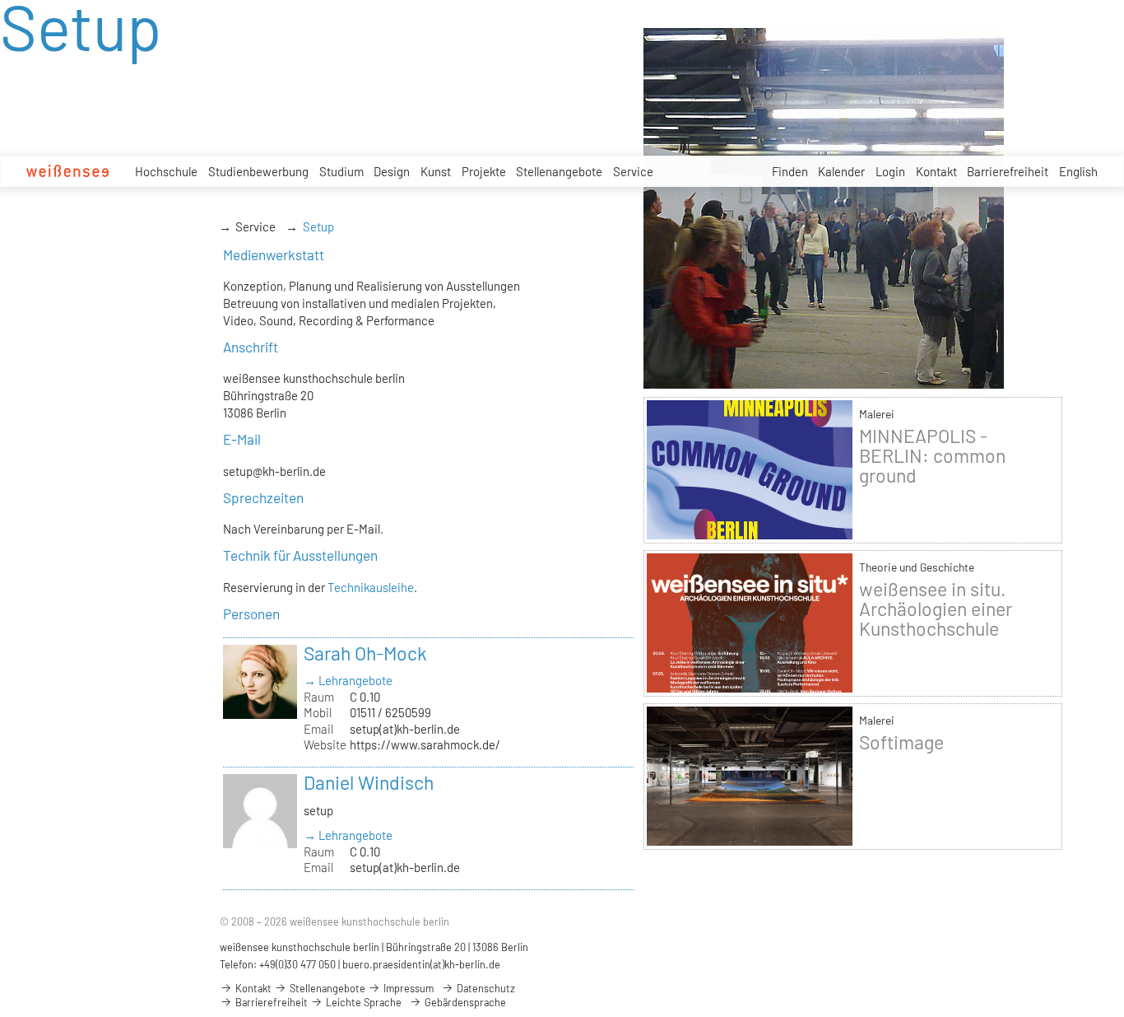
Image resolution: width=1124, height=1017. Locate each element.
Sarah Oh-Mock (365, 653)
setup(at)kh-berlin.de (405, 728)
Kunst (435, 171)
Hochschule (166, 171)
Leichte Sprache (362, 1002)
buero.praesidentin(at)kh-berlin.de (421, 964)
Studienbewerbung (258, 171)
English (1078, 171)
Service (633, 171)
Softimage (901, 742)
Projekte (484, 171)
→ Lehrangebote (348, 680)
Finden (790, 171)
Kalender (841, 171)
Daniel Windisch (369, 782)
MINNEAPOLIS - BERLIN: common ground (932, 455)
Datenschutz (484, 988)
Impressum (407, 988)
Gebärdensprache (464, 1002)
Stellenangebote (559, 171)
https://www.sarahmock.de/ (425, 744)
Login (890, 171)
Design (392, 171)
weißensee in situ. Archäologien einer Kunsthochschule (935, 608)
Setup (318, 226)
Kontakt (936, 171)
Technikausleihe (370, 587)
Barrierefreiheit (1007, 171)
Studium (341, 171)
